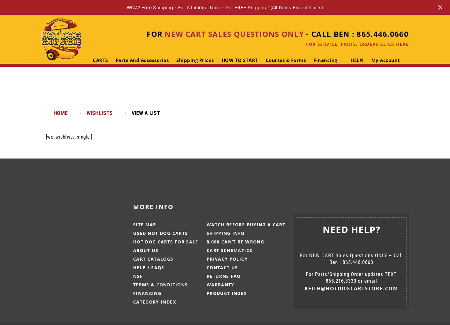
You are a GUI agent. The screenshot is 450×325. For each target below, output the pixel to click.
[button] (110, 85)
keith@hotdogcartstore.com (351, 288)
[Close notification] (440, 7)
